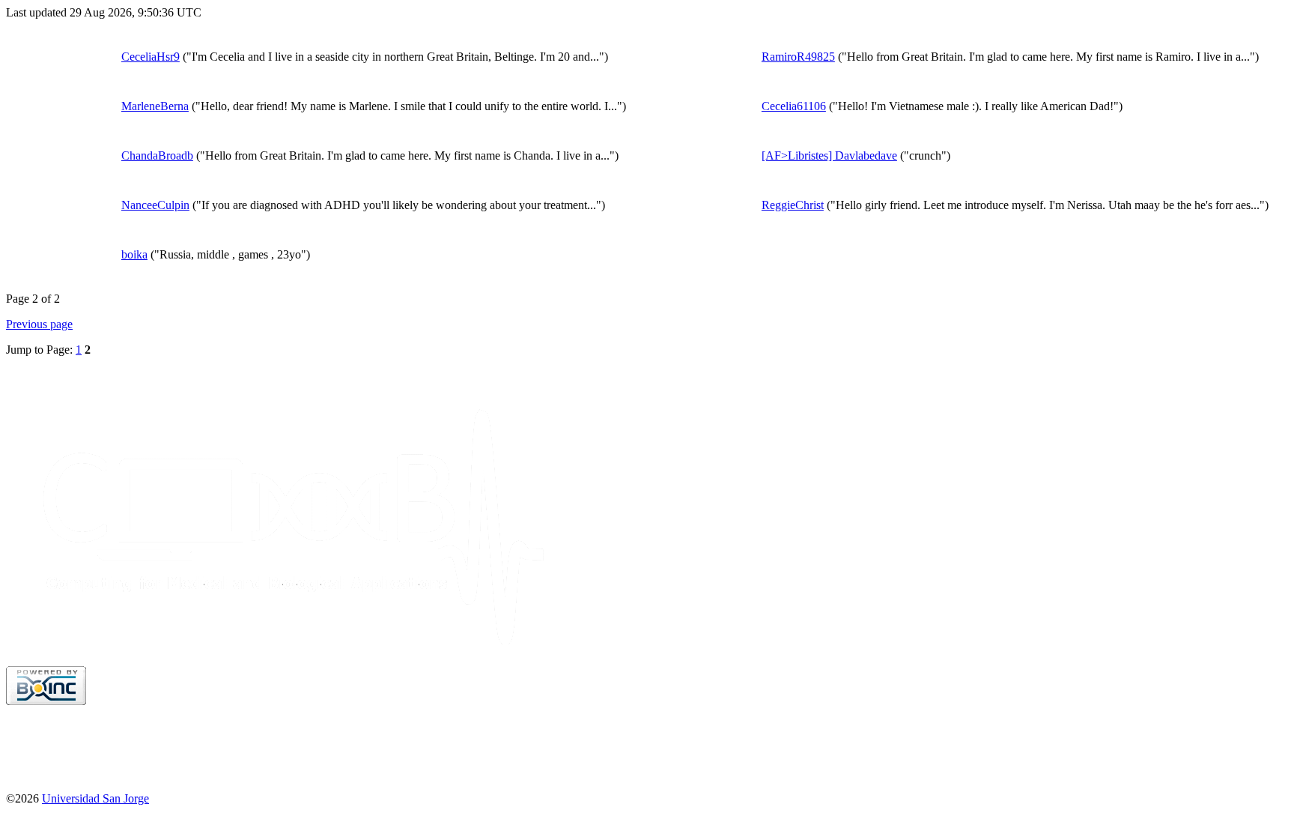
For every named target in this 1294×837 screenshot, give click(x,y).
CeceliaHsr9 (150, 56)
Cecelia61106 (794, 106)
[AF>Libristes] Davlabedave (829, 155)
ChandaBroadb (157, 155)
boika (134, 254)
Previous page (39, 324)
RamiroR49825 (798, 56)
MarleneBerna (155, 106)
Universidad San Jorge (95, 798)
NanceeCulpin (155, 205)
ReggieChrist (793, 205)
